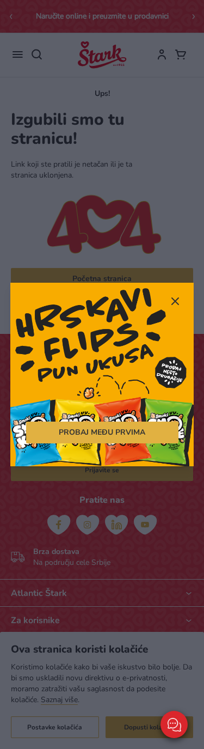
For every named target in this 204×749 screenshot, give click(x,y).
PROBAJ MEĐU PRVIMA (102, 432)
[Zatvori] (175, 302)
